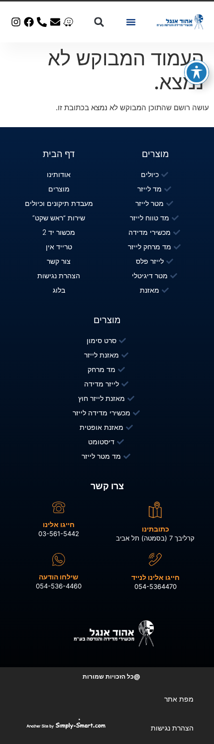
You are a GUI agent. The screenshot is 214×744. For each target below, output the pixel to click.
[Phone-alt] (42, 22)
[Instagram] (16, 22)
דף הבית (59, 154)
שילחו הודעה (58, 576)
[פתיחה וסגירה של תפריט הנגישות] (197, 72)
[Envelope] (55, 22)
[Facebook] (29, 22)
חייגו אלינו (59, 524)
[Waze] (68, 22)
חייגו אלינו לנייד (155, 577)
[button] (130, 21)
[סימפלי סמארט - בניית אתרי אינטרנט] (87, 726)
